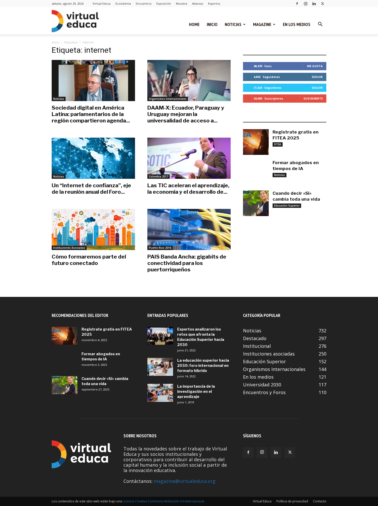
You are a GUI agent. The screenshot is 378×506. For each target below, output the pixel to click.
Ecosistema (123, 3)
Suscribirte (313, 98)
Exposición (163, 3)
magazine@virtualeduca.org (184, 481)
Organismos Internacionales (167, 99)
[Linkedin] (314, 3)
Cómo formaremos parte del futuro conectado (89, 259)
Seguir (317, 77)
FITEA (277, 144)
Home (194, 24)
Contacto (319, 501)
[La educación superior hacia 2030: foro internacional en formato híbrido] (160, 367)
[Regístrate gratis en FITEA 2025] (256, 142)
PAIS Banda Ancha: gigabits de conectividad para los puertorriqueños (186, 263)
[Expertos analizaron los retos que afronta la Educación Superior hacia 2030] (160, 336)
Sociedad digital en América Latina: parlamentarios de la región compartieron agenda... (91, 114)
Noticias (233, 24)
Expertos (214, 3)
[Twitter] (322, 3)
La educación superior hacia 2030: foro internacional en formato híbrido (203, 365)
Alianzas (197, 3)
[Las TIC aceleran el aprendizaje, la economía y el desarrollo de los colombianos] (189, 158)
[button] (320, 24)
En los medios (296, 24)
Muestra (181, 3)
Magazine (262, 24)
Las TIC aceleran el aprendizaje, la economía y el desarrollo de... (188, 188)
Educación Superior (287, 205)
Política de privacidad (292, 501)
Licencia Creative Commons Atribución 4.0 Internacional (163, 501)
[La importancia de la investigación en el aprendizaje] (160, 393)
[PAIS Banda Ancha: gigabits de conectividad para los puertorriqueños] (189, 229)
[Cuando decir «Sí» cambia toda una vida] (256, 203)
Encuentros (143, 3)
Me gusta (315, 66)
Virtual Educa (102, 3)
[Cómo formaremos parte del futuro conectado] (93, 229)
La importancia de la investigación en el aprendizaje (196, 391)
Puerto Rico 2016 (160, 248)
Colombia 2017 (158, 176)
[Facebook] (297, 3)
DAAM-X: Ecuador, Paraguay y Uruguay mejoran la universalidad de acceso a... (185, 114)
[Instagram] (305, 3)
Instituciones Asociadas (69, 248)
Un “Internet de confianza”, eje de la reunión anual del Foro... (91, 188)
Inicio (212, 24)
